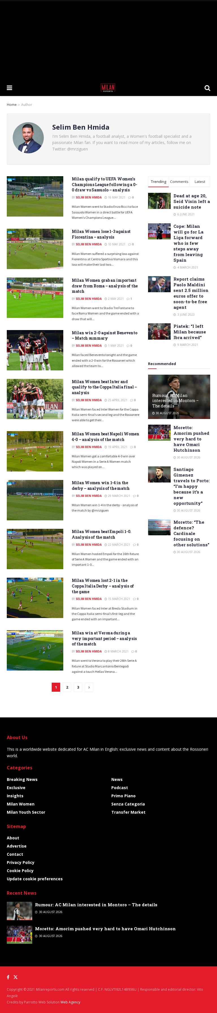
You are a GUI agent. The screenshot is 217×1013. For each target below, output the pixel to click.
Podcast (119, 787)
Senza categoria (128, 804)
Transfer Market (128, 812)
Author (26, 104)
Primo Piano (123, 795)
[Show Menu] (9, 87)
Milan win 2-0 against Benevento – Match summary (104, 335)
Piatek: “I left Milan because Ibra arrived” (189, 331)
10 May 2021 (116, 244)
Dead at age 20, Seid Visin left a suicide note (191, 201)
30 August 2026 (167, 413)
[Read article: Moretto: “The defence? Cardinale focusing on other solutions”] (159, 527)
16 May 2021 (116, 197)
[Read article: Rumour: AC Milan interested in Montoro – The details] (19, 911)
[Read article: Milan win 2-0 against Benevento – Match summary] (35, 350)
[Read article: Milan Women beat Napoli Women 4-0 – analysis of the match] (35, 451)
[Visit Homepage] (108, 87)
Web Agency (70, 1002)
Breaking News (22, 779)
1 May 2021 (115, 346)
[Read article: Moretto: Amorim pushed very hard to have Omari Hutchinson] (159, 433)
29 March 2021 (118, 496)
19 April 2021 (117, 447)
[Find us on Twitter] (15, 977)
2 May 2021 (115, 299)
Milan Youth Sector (26, 812)
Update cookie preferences (35, 878)
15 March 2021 (118, 599)
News (117, 779)
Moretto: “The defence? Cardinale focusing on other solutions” (191, 533)
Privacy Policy (20, 862)
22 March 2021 (118, 545)
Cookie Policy (20, 870)
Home (12, 104)
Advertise (17, 846)
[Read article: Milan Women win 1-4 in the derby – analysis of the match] (35, 500)
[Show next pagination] (89, 687)
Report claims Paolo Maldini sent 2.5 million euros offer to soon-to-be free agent (191, 293)
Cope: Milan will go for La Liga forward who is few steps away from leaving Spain (188, 243)
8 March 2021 (118, 651)
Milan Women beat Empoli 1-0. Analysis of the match (101, 534)
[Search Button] (207, 87)
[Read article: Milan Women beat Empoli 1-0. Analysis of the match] (35, 549)
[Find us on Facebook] (8, 977)
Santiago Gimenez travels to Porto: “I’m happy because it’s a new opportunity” (191, 486)
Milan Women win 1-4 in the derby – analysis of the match (101, 485)
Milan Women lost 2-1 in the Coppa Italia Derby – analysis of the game (103, 586)
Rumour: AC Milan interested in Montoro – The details (175, 400)
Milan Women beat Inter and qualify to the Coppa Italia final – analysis (104, 387)
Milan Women (20, 804)
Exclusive (16, 787)
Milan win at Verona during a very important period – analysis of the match (104, 638)
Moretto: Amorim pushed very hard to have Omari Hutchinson (191, 439)
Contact (15, 854)
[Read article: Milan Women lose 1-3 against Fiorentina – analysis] (35, 249)
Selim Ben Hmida (89, 197)
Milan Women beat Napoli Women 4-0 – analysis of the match (105, 436)
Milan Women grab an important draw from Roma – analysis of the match (105, 286)
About (13, 837)
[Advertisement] (108, 39)
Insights (15, 795)
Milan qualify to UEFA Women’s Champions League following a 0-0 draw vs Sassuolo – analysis (104, 184)
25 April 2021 (117, 400)
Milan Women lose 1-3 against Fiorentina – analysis (101, 234)
